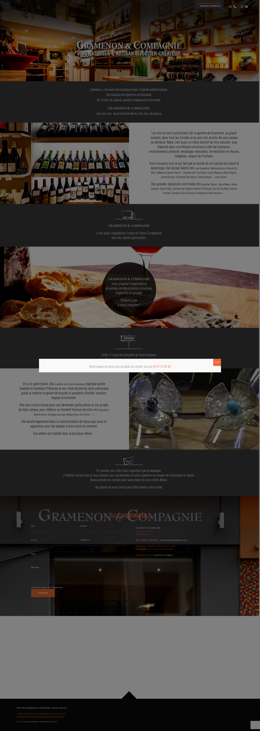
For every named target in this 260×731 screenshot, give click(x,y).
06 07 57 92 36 (162, 366)
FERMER (217, 362)
